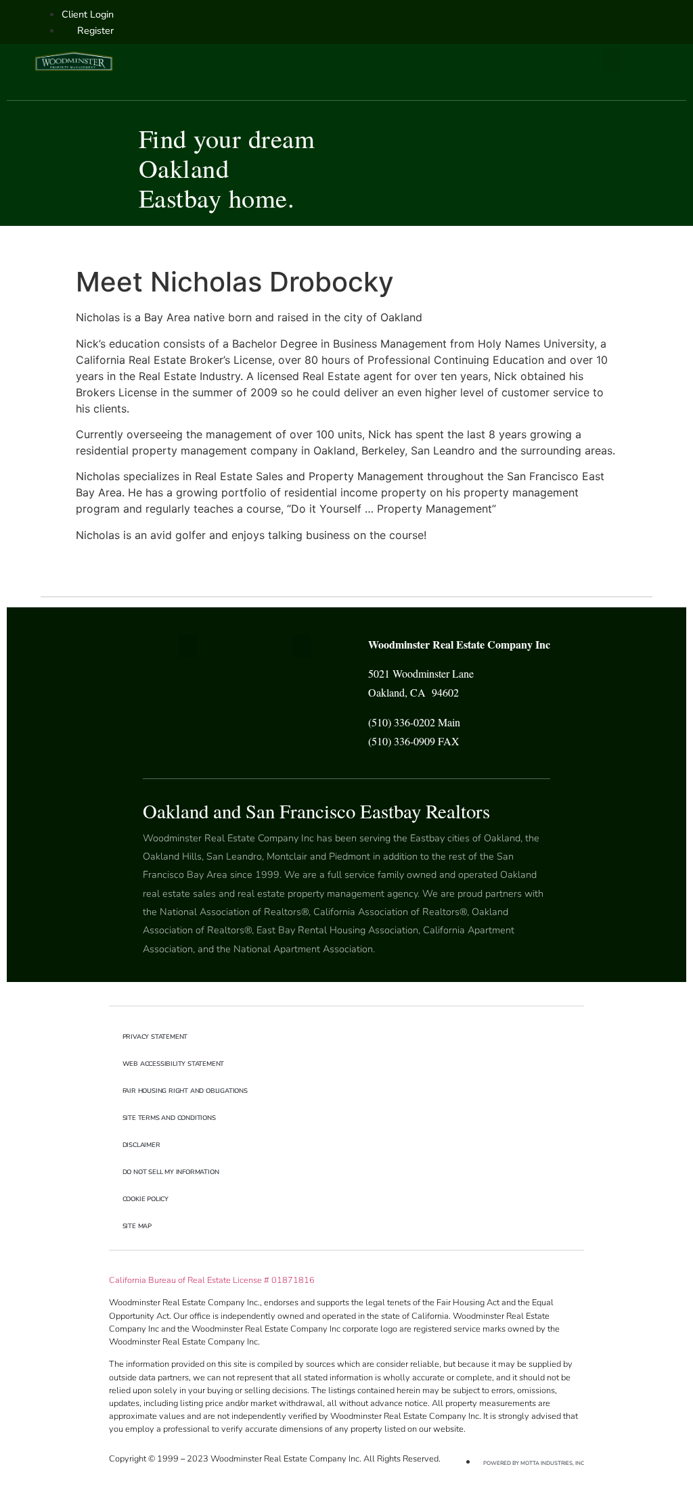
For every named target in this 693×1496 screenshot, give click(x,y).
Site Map (137, 1225)
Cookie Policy (145, 1198)
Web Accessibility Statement (173, 1063)
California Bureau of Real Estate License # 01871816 (212, 1280)
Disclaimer (141, 1144)
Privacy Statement (155, 1036)
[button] (611, 60)
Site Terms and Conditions (169, 1117)
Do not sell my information (170, 1171)
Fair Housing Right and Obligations (185, 1090)
